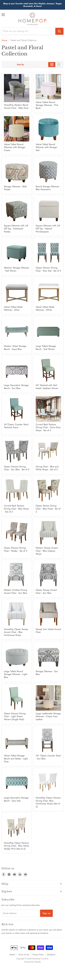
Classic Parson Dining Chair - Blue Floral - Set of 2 (48, 508)
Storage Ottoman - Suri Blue (47, 673)
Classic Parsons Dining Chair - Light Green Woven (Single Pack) (15, 716)
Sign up (46, 913)
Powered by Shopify (32, 961)
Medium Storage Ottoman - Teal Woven (16, 269)
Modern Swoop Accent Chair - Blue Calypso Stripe (47, 550)
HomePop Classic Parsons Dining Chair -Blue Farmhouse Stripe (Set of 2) (48, 802)
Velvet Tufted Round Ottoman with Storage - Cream (15, 147)
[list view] (58, 64)
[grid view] (51, 64)
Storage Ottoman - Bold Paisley (15, 188)
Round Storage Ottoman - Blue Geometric (48, 188)
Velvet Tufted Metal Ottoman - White (45, 308)
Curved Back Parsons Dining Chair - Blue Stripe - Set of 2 (16, 508)
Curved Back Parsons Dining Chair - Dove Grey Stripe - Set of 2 (48, 427)
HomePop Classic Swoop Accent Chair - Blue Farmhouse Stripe (16, 632)
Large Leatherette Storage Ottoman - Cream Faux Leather (48, 716)
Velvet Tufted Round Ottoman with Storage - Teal (47, 147)
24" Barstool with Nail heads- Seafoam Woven (47, 387)
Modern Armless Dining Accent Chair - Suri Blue (15, 591)
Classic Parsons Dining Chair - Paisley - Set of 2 (15, 549)
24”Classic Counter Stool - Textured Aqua (16, 426)
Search (12, 954)
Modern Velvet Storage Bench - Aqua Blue (15, 347)
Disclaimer (51, 954)
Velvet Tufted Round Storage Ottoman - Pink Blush (47, 105)
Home (4, 40)
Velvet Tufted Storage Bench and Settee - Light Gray (16, 758)
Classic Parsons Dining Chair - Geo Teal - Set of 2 (48, 269)
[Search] (59, 31)
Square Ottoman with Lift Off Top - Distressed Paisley (16, 228)
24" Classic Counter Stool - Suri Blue (48, 757)
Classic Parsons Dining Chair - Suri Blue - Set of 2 (16, 468)
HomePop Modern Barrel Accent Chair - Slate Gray (16, 106)
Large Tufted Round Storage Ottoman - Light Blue (15, 674)
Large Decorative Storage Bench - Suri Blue (16, 387)
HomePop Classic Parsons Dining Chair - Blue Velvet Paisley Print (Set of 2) (16, 845)
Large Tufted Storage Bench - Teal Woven (46, 347)
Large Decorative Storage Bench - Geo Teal (16, 799)
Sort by (20, 64)
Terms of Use (24, 954)
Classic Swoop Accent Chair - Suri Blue (46, 591)
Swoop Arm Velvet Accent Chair (48, 631)
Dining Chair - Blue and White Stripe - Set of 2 (47, 468)
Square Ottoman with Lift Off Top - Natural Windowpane (48, 228)
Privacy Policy (38, 954)
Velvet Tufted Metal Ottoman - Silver (13, 308)
